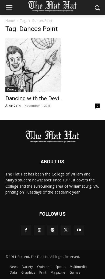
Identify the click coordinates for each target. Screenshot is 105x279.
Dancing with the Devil (33, 98)
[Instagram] (39, 230)
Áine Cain (13, 106)
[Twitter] (66, 230)
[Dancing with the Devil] (52, 65)
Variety (11, 89)
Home (10, 20)
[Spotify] (52, 230)
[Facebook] (26, 230)
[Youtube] (79, 230)
